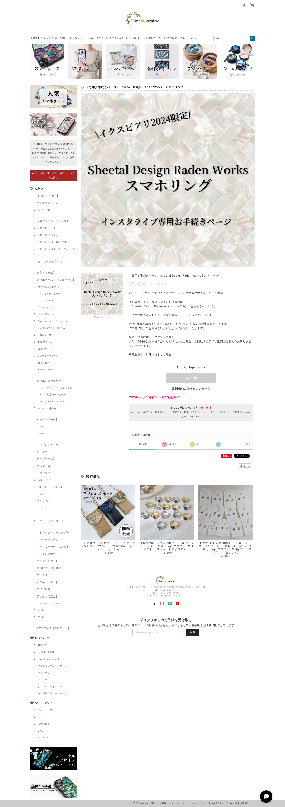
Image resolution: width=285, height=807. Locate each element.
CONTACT (44, 679)
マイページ (44, 672)
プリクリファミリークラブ (52, 665)
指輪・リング (44, 479)
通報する (244, 465)
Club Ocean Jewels (49, 658)
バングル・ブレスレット (50, 486)
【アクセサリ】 (43, 473)
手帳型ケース (44, 335)
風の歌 (41, 610)
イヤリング (43, 500)
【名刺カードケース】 (47, 539)
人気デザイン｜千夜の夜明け (52, 241)
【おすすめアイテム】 (47, 202)
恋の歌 (41, 617)
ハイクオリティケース (49, 293)
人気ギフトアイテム (48, 234)
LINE (40, 730)
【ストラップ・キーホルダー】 (53, 532)
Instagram (44, 723)
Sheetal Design (46, 369)
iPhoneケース (45, 341)
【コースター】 (43, 575)
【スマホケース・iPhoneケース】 (55, 279)
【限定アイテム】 (45, 272)
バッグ (41, 426)
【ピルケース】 (43, 465)
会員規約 (244, 803)
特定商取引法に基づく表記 (52, 693)
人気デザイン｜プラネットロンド (55, 261)
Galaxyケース (45, 348)
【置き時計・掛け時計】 (49, 568)
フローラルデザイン (48, 355)
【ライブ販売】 (43, 589)
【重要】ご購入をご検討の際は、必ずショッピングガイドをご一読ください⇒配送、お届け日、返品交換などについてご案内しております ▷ (113, 38)
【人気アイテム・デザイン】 (51, 221)
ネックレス (43, 507)
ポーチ (41, 433)
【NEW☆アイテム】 (46, 195)
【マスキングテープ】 (47, 553)
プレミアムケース (47, 307)
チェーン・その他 (47, 408)
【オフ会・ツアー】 (46, 582)
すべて (143, 444)
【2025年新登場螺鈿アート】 (52, 628)
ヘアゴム (42, 514)
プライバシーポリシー (50, 686)
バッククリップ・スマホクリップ (55, 387)
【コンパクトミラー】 (47, 444)
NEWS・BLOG (46, 652)
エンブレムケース (47, 300)
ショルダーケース (47, 314)
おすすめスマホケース (49, 286)
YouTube (43, 737)
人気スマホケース (47, 228)
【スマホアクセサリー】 (49, 380)
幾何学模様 (43, 362)
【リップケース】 (45, 458)
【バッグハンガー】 (46, 560)
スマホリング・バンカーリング (54, 401)
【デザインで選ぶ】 (46, 596)
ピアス (41, 493)
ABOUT (42, 645)
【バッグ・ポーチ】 (46, 419)
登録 (192, 632)
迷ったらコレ (44, 209)
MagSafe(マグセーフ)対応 (51, 328)
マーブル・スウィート (49, 603)
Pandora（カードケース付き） (53, 321)
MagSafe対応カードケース (52, 394)
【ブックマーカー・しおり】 (51, 546)
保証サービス (45, 710)
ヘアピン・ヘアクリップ (50, 521)
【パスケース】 (43, 451)
